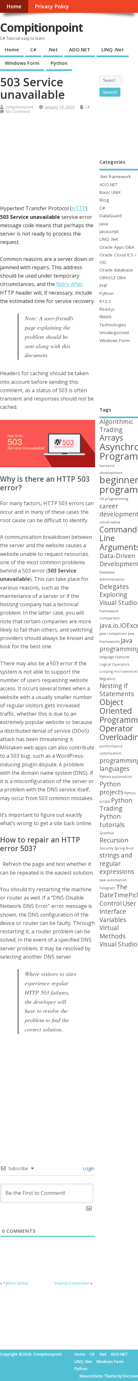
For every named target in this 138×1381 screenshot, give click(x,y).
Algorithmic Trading (116, 426)
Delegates (114, 587)
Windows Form (22, 63)
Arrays (111, 437)
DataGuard (110, 216)
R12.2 (105, 301)
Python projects (111, 788)
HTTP (79, 208)
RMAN (105, 317)
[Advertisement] (47, 164)
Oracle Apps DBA (116, 247)
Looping (106, 671)
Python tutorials (112, 820)
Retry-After (69, 284)
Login (88, 1168)
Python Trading (115, 804)
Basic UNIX (110, 192)
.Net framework (115, 176)
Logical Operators (114, 664)
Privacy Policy (52, 6)
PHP (103, 286)
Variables (112, 920)
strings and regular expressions (116, 863)
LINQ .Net (112, 49)
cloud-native (109, 522)
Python (59, 63)
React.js (107, 309)
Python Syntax (15, 1283)
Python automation (115, 776)
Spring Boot (124, 848)
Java (103, 224)
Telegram (107, 888)
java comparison (113, 633)
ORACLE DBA (112, 278)
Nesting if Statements (116, 690)
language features (114, 657)
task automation (113, 880)
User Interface (117, 907)
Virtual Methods (112, 932)
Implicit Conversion (72, 1283)
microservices (125, 671)
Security (106, 848)
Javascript (108, 231)
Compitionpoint (41, 27)
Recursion (113, 840)
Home (14, 6)
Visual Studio (118, 944)
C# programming (113, 498)
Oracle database (116, 270)
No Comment (17, 111)
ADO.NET (79, 49)
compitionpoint (19, 107)
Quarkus (106, 833)
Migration (107, 679)
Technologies (112, 325)
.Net (53, 49)
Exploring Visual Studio (118, 599)
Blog (104, 200)
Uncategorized (114, 332)
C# (33, 49)
